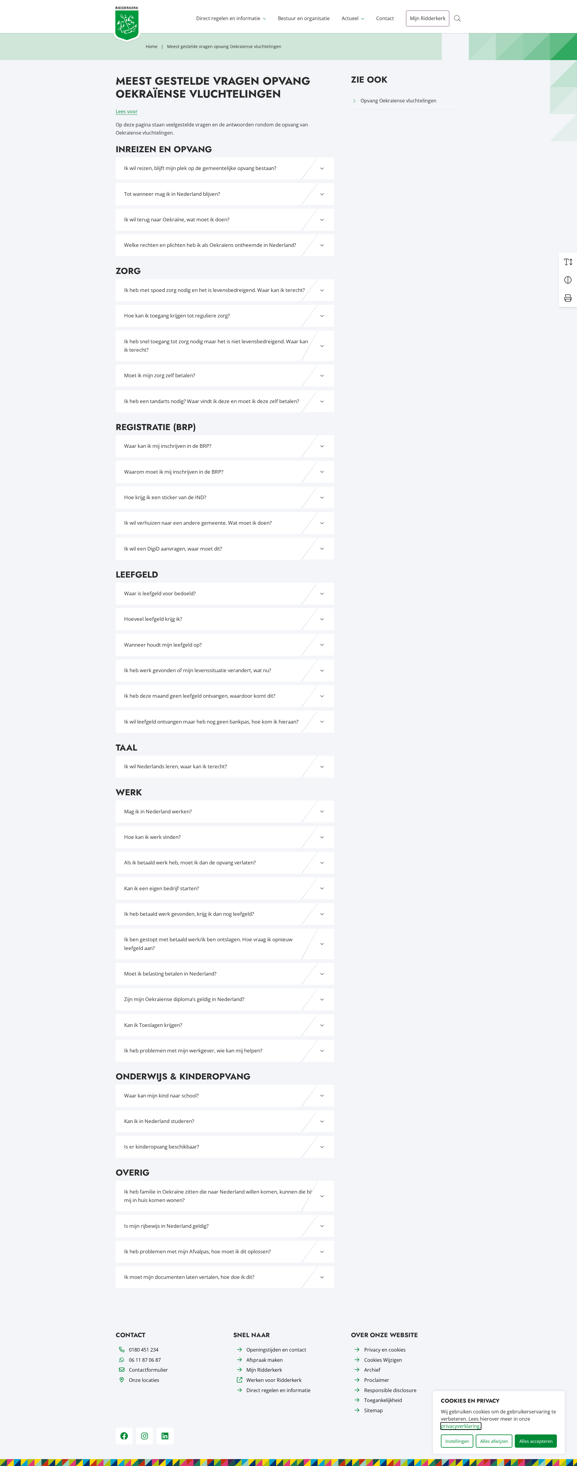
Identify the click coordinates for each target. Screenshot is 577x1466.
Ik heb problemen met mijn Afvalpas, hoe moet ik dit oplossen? (197, 1251)
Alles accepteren (536, 1441)
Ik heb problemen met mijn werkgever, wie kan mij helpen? (193, 1050)
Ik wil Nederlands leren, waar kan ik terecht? (175, 766)
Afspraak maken (264, 1360)
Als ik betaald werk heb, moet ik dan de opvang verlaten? (190, 862)
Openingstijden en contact (276, 1349)
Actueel (350, 18)
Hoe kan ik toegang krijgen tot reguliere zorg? (177, 315)
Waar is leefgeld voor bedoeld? (160, 593)
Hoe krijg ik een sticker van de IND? (165, 497)
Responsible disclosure (390, 1390)
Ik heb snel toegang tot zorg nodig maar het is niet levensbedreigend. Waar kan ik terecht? (216, 346)
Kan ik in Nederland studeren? (159, 1121)
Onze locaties (144, 1380)
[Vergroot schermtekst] (568, 262)
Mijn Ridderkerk (427, 18)
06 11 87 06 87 (145, 1360)
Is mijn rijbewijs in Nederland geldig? (166, 1225)
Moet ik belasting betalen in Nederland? (170, 973)
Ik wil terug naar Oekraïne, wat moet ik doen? (176, 219)
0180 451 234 (143, 1349)
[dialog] (499, 1422)
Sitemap (373, 1410)
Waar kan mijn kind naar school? (161, 1095)
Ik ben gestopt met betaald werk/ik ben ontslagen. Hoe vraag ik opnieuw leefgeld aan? (208, 944)
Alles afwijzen (494, 1441)
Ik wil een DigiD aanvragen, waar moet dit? (173, 548)
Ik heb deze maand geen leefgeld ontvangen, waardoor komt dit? (199, 695)
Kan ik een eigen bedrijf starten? (161, 888)
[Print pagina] (568, 298)
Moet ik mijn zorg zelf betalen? (159, 375)
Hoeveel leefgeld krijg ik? (153, 618)
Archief (372, 1370)
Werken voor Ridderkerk (273, 1380)
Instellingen (457, 1441)
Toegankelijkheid (383, 1400)
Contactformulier (148, 1370)
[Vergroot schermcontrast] (568, 280)
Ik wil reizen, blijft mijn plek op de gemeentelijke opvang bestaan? (200, 168)
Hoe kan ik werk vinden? (152, 836)
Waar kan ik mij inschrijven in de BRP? (167, 445)
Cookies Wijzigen (383, 1360)
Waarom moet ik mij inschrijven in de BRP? (173, 471)
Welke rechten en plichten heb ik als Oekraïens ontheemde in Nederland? (210, 244)
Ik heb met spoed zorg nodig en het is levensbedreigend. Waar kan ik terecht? (214, 290)
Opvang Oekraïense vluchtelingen (398, 100)
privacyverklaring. (461, 1426)
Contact (385, 18)
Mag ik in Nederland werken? (158, 811)
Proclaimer (376, 1380)
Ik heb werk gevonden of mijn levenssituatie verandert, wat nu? (197, 670)
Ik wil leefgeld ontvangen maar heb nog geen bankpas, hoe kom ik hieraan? (211, 721)
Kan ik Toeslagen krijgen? (153, 1024)
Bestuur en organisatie (304, 18)
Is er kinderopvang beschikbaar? (161, 1146)
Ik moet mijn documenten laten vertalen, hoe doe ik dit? (189, 1276)
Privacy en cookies (385, 1349)
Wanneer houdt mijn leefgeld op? (163, 644)
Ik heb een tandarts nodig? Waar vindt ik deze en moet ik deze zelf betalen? (211, 401)
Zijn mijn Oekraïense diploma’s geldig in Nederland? (184, 999)
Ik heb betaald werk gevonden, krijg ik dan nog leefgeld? (189, 913)
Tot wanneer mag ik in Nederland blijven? (172, 193)
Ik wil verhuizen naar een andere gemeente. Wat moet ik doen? (198, 522)
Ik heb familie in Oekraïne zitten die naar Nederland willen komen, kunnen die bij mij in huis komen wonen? (218, 1196)
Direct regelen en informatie (228, 18)
